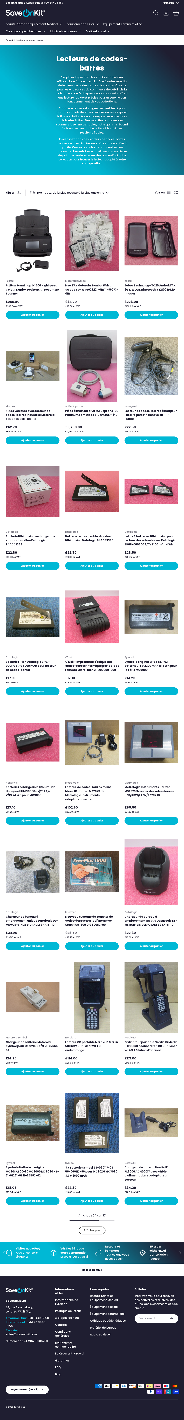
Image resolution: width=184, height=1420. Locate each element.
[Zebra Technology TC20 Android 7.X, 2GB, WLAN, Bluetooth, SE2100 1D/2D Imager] (151, 240)
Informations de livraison (66, 1302)
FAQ (58, 1367)
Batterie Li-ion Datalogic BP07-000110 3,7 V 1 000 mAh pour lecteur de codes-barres (31, 666)
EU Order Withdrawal (69, 1353)
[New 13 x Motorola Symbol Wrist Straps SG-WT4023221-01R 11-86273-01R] (92, 240)
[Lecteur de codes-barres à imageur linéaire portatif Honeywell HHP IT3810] (151, 366)
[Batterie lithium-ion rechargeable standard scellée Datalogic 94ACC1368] (32, 491)
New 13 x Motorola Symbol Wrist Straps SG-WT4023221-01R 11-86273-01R (91, 289)
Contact (61, 1325)
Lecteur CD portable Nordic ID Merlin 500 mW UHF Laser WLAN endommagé (91, 1046)
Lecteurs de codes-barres (30, 40)
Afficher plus (92, 1230)
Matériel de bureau (103, 1328)
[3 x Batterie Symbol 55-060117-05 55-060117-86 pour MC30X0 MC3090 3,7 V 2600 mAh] (92, 1122)
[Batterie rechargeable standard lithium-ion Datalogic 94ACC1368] (92, 491)
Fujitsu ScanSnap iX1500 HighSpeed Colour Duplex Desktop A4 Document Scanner (32, 289)
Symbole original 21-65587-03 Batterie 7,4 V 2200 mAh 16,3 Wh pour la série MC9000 (151, 666)
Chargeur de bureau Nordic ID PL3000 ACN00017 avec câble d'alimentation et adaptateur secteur (146, 1173)
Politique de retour (68, 1311)
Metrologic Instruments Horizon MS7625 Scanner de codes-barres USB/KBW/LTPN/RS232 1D (149, 791)
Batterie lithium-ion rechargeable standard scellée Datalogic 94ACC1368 (30, 540)
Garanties (62, 1360)
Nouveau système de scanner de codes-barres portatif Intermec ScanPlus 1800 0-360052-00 (89, 921)
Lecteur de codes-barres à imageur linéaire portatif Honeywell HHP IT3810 (151, 415)
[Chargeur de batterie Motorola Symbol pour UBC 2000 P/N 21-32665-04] (32, 997)
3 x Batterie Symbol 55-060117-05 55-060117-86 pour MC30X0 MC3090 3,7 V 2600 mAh (91, 1172)
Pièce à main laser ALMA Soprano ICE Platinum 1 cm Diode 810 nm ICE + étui (91, 413)
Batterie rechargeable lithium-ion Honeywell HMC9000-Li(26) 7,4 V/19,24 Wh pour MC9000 (30, 791)
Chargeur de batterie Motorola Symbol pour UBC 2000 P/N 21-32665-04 (32, 1046)
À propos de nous (67, 1318)
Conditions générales (63, 1334)
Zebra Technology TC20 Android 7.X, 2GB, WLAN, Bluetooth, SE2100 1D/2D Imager (150, 289)
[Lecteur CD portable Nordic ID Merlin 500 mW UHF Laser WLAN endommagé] (92, 997)
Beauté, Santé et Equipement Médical (104, 1298)
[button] (176, 13)
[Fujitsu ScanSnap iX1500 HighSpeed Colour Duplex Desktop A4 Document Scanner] (32, 240)
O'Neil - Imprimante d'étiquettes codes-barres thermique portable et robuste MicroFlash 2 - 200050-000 (92, 666)
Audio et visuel (100, 1334)
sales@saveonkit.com (21, 1334)
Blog (58, 1374)
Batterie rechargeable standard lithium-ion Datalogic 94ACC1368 (89, 538)
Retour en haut (92, 1270)
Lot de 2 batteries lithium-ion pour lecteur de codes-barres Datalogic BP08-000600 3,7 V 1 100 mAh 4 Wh (150, 540)
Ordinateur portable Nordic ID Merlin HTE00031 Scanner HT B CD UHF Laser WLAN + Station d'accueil (151, 1046)
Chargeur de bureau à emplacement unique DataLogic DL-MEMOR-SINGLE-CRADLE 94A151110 (151, 921)
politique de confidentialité (65, 1345)
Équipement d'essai (104, 1307)
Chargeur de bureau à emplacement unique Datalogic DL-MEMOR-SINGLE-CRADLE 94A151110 (32, 921)
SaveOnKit (19, 1406)
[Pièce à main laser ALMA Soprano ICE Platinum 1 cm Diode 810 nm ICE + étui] (92, 366)
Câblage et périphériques (108, 1321)
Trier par (36, 192)
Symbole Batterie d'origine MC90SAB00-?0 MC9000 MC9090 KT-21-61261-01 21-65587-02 (32, 1171)
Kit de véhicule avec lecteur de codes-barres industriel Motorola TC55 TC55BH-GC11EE (30, 415)
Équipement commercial (107, 1314)
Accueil (9, 40)
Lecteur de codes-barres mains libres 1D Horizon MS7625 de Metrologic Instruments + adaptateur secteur (88, 793)
